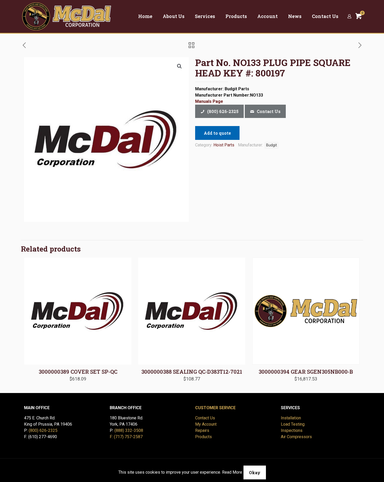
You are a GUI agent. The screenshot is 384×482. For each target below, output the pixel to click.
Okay (254, 472)
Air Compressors (296, 436)
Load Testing (293, 424)
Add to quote (217, 133)
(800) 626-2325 (43, 430)
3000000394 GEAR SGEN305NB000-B (306, 371)
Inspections (291, 430)
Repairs (202, 430)
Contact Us (205, 417)
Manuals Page (209, 101)
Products (203, 436)
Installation (291, 417)
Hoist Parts (223, 144)
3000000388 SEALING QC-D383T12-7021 (191, 371)
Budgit (271, 145)
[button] (179, 66)
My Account (206, 424)
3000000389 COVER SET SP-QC (78, 371)
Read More (232, 472)
